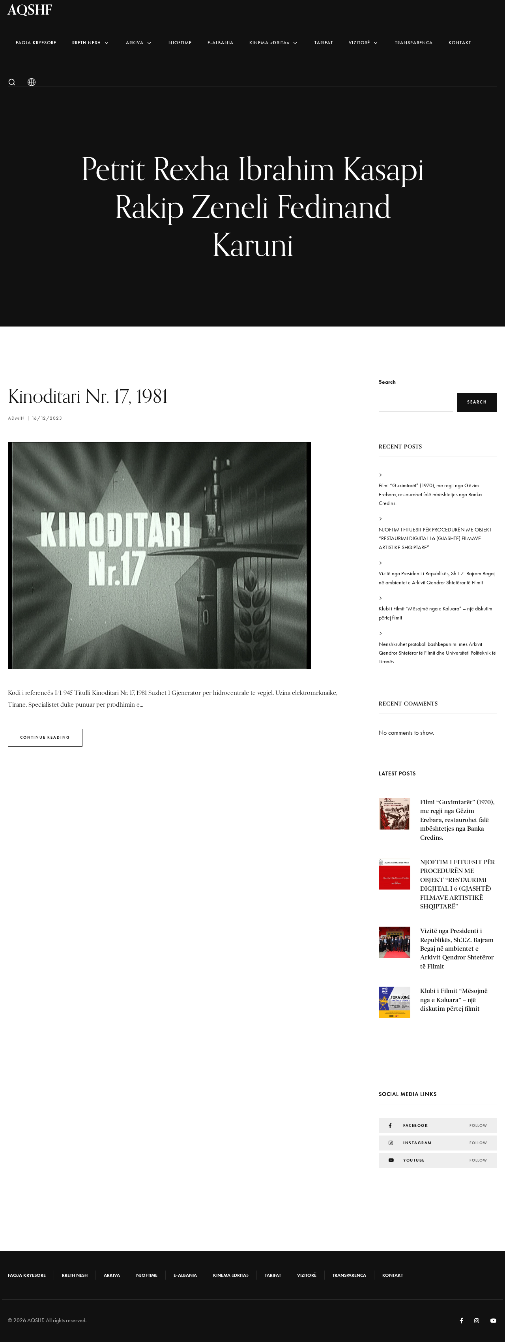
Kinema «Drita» (269, 42)
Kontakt (460, 42)
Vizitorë (359, 42)
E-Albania (221, 42)
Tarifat (323, 42)
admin (16, 418)
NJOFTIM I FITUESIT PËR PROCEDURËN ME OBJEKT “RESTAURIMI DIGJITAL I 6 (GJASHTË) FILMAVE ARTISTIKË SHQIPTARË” (435, 538)
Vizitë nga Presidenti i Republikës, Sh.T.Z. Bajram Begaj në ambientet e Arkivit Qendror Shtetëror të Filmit (437, 578)
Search (387, 382)
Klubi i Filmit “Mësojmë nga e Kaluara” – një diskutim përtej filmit (435, 613)
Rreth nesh (86, 42)
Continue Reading (45, 737)
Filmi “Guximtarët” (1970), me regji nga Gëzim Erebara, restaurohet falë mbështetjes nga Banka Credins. (430, 494)
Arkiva (135, 42)
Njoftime (180, 42)
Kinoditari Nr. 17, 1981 (88, 396)
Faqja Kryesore (36, 42)
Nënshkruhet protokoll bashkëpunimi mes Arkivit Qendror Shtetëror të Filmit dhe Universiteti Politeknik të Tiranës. (437, 653)
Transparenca (414, 42)
